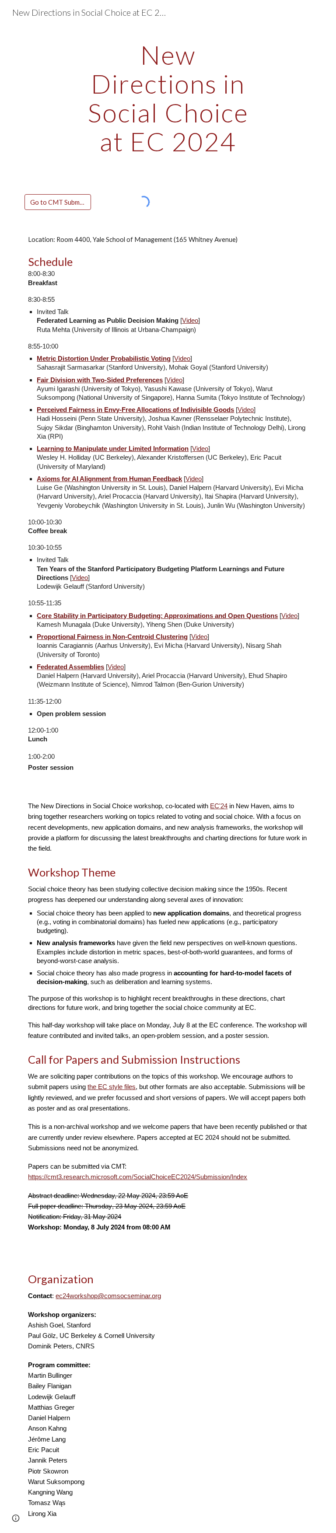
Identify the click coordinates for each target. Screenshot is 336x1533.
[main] (168, 98)
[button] (16, 1518)
